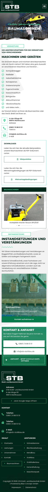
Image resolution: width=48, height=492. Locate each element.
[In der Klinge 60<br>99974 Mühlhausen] (4, 120)
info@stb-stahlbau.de (18, 134)
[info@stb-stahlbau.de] (4, 135)
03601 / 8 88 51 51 (15, 127)
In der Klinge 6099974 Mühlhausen (17, 119)
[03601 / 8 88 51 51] (4, 128)
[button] (44, 6)
